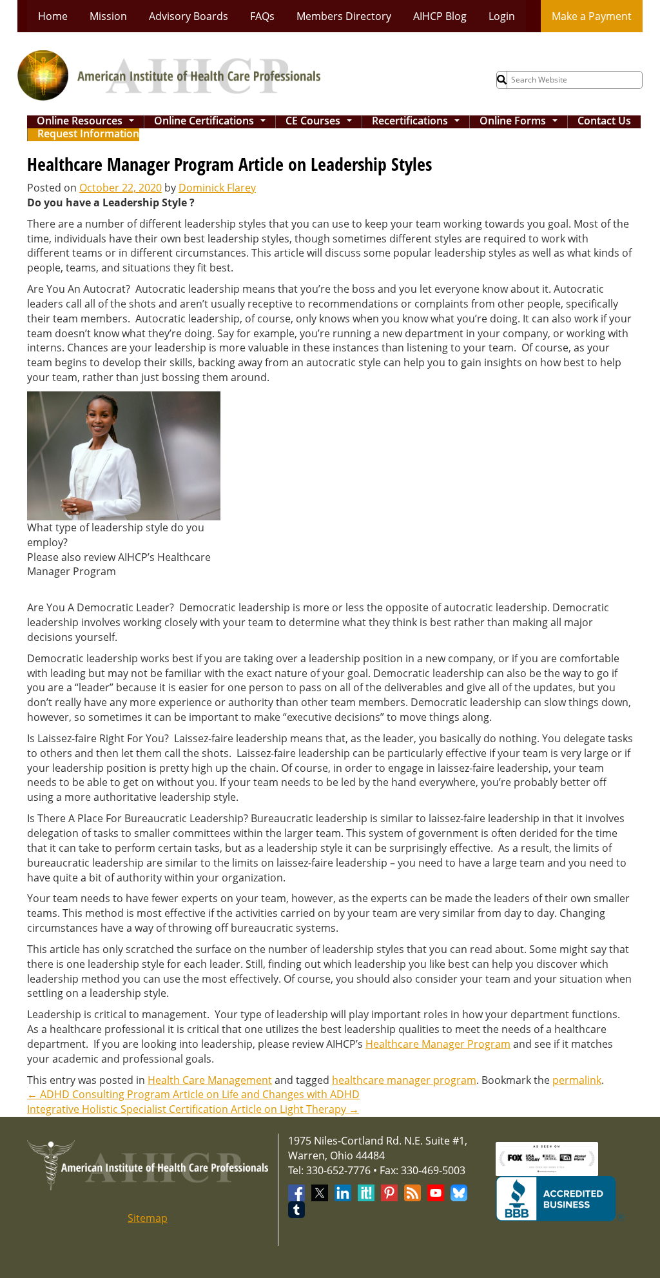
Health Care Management (210, 1080)
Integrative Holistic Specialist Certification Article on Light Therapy (193, 1109)
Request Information (88, 134)
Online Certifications (212, 121)
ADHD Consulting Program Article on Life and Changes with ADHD (193, 1094)
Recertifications (418, 121)
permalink (576, 1080)
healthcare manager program (404, 1080)
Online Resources (88, 121)
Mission (108, 16)
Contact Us (604, 121)
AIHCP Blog (440, 16)
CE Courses (321, 121)
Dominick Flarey (217, 188)
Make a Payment (592, 16)
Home (53, 16)
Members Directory (343, 16)
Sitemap (148, 1218)
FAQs (262, 16)
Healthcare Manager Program (437, 1044)
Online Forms (521, 121)
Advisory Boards (188, 16)
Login (502, 16)
